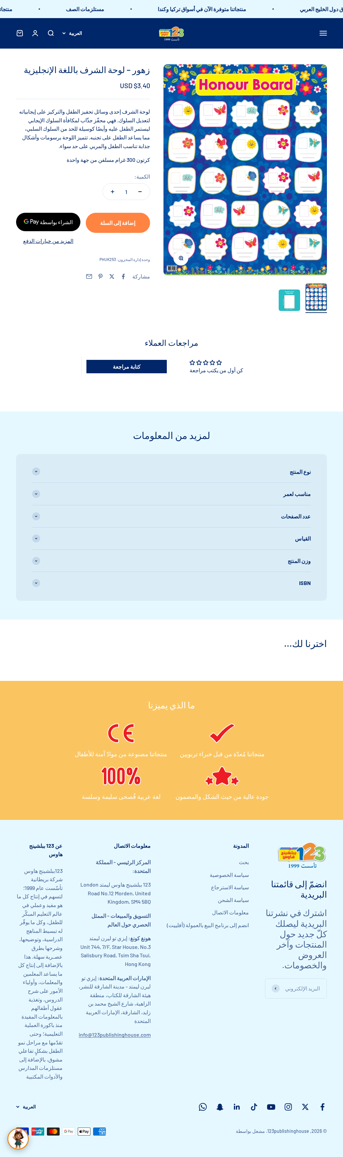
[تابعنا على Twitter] (305, 1106)
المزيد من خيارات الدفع (48, 241)
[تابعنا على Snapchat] (219, 1106)
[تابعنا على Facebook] (322, 1106)
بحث (244, 862)
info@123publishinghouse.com (115, 1034)
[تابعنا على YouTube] (271, 1106)
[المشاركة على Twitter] (112, 276)
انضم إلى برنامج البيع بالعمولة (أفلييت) (208, 925)
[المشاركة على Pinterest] (100, 276)
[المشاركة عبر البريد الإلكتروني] (89, 276)
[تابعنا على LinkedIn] (237, 1106)
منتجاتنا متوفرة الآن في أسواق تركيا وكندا (212, 9)
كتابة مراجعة (127, 366)
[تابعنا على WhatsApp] (202, 1106)
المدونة (241, 845)
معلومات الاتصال (230, 912)
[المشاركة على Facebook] (123, 276)
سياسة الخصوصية (229, 875)
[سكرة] (18, 1139)
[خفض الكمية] (140, 192)
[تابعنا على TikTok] (254, 1106)
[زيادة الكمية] (112, 192)
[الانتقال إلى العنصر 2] (289, 301)
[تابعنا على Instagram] (288, 1106)
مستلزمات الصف (96, 9)
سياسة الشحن (233, 900)
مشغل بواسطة (250, 1131)
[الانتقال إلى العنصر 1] (316, 298)
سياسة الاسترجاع (230, 887)
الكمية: (142, 176)
